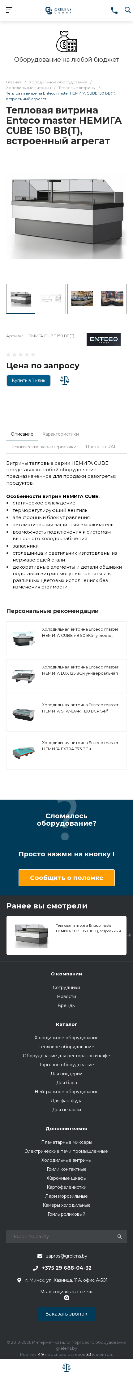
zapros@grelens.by (66, 1256)
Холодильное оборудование (67, 1038)
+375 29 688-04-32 (67, 1268)
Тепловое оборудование (66, 1047)
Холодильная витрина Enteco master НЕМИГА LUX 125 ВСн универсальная (80, 670)
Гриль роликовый (66, 1214)
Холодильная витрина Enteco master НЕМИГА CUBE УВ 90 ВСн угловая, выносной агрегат (80, 635)
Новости (66, 996)
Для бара (66, 1082)
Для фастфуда (67, 1100)
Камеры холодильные (67, 1205)
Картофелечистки (67, 1187)
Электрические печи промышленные (66, 1151)
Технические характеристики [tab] (43, 447)
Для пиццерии (66, 1073)
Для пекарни (66, 1109)
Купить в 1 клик (28, 380)
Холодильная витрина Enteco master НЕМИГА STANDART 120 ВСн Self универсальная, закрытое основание (81, 710)
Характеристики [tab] (61, 434)
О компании (66, 974)
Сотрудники (66, 987)
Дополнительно (66, 1128)
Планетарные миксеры (66, 1142)
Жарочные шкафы (66, 1178)
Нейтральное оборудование (67, 1091)
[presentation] (129, 935)
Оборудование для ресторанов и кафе (66, 1056)
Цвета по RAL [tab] (101, 447)
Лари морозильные (66, 1196)
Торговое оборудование (66, 1065)
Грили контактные (67, 1169)
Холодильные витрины (66, 1160)
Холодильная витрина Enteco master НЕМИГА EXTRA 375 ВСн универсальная (80, 748)
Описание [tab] (22, 434)
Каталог (66, 1024)
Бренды (66, 1005)
